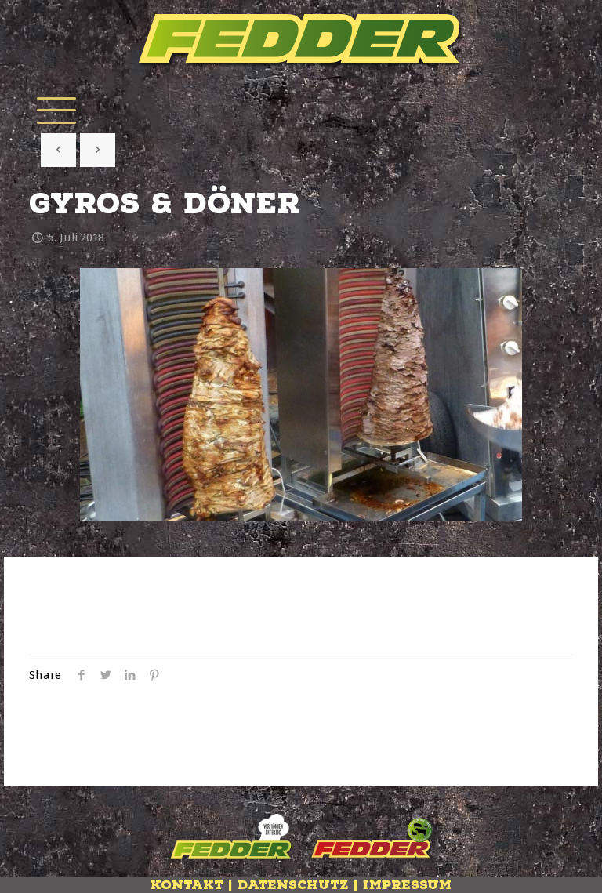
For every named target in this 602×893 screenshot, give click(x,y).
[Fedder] (301, 41)
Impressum (407, 885)
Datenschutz (293, 885)
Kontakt (186, 885)
